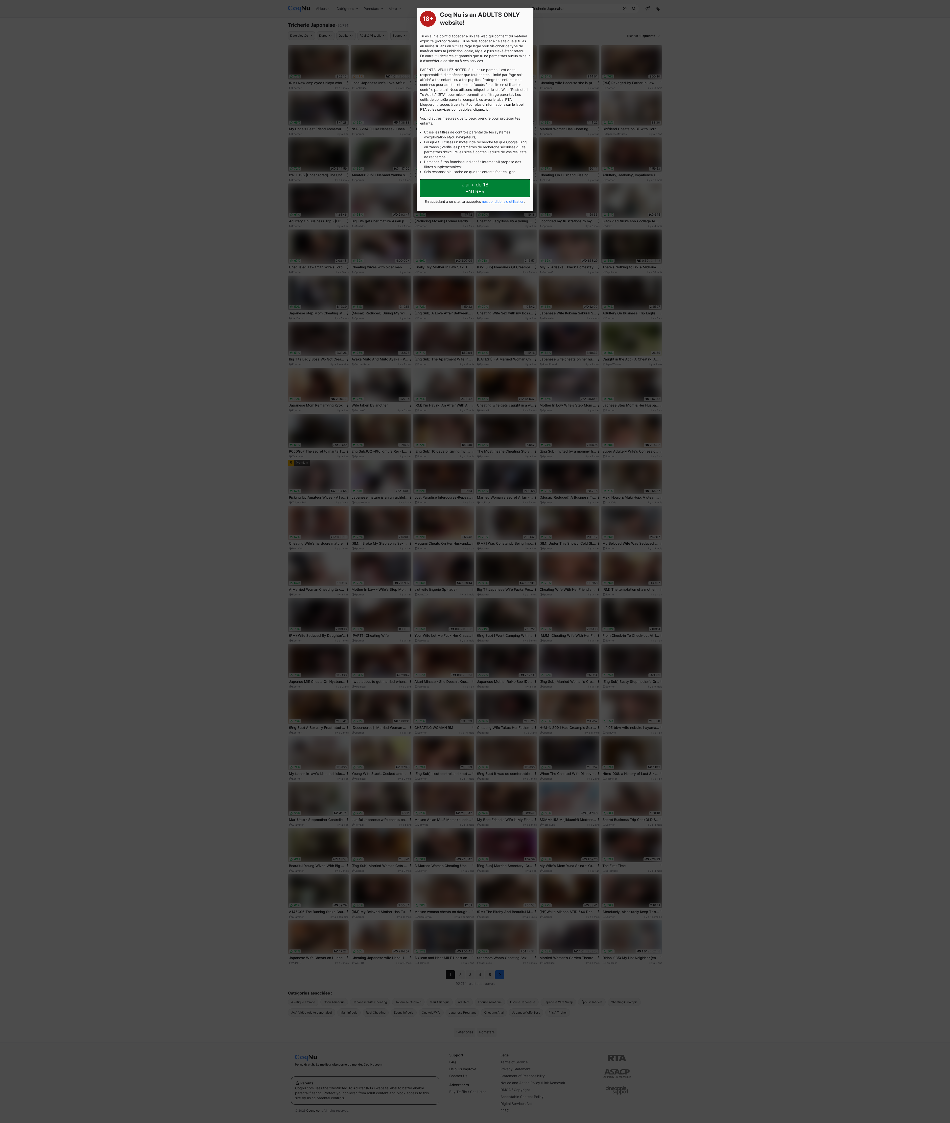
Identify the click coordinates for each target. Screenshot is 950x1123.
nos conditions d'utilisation (503, 201)
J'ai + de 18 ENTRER (475, 188)
